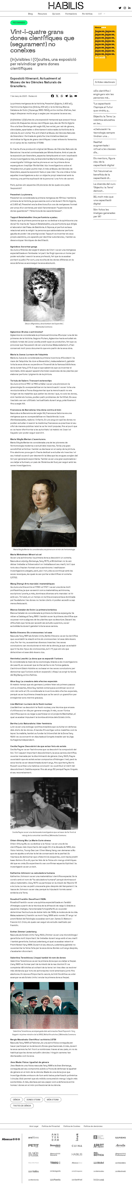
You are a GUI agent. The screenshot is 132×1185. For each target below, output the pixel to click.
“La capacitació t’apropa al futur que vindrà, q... (103, 107)
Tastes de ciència (22, 1105)
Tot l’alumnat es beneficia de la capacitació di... (102, 174)
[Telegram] (66, 96)
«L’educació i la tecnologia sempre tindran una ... (104, 133)
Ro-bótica (87, 13)
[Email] (76, 96)
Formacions (71, 13)
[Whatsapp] (62, 96)
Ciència (16, 1099)
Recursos (42, 13)
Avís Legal (34, 1126)
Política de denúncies (93, 1126)
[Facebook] (52, 96)
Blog (30, 13)
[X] (57, 96)
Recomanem (19, 22)
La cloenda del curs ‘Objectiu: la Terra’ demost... (104, 187)
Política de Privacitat (51, 1126)
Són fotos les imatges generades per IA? (104, 213)
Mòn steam (53, 1099)
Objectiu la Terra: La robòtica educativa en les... (104, 120)
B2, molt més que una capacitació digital (103, 200)
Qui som (56, 13)
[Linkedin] (71, 96)
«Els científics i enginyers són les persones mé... (103, 94)
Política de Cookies (72, 1126)
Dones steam (33, 1099)
